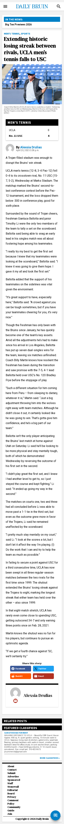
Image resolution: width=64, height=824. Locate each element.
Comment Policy (12, 802)
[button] (58, 6)
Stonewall (13, 786)
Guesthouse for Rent (16, 732)
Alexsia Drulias (31, 147)
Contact (12, 769)
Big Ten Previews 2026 (18, 24)
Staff (10, 783)
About (10, 766)
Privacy (11, 797)
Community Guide (13, 808)
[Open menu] (5, 6)
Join (9, 814)
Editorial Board (12, 791)
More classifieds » (50, 758)
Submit (11, 773)
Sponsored (13, 780)
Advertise (13, 776)
